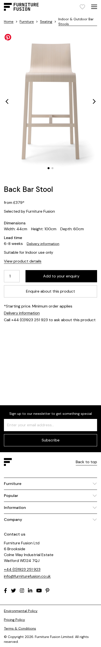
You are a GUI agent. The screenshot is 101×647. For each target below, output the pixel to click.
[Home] (21, 7)
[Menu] (94, 7)
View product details (22, 261)
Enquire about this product (50, 291)
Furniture (27, 21)
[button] (7, 101)
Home (8, 21)
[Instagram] (22, 590)
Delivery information (43, 243)
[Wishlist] (82, 7)
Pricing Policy (14, 619)
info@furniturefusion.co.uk (27, 576)
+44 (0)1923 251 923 (22, 569)
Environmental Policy (21, 611)
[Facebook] (5, 590)
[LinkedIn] (30, 590)
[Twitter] (13, 590)
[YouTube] (39, 590)
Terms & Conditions (20, 628)
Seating (46, 21)
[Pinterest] (47, 590)
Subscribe (51, 440)
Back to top (86, 461)
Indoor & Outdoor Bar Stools (76, 21)
